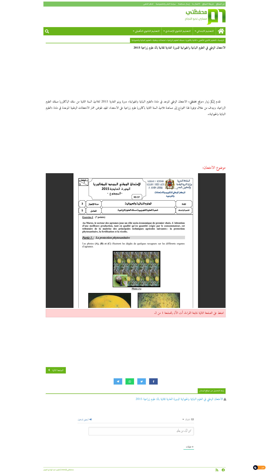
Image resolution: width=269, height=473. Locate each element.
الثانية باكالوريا (191, 40)
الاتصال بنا (196, 3)
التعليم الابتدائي (205, 31)
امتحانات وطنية (159, 40)
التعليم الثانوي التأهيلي (147, 31)
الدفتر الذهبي (148, 3)
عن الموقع (220, 3)
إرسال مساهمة (184, 3)
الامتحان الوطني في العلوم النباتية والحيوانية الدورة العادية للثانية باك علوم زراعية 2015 (179, 399)
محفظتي (196, 17)
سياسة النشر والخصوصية (166, 3)
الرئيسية (221, 40)
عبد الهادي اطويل (49, 469)
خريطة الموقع (208, 3)
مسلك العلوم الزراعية (175, 40)
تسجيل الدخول (83, 420)
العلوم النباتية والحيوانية (141, 40)
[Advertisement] (136, 75)
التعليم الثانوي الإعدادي (178, 31)
